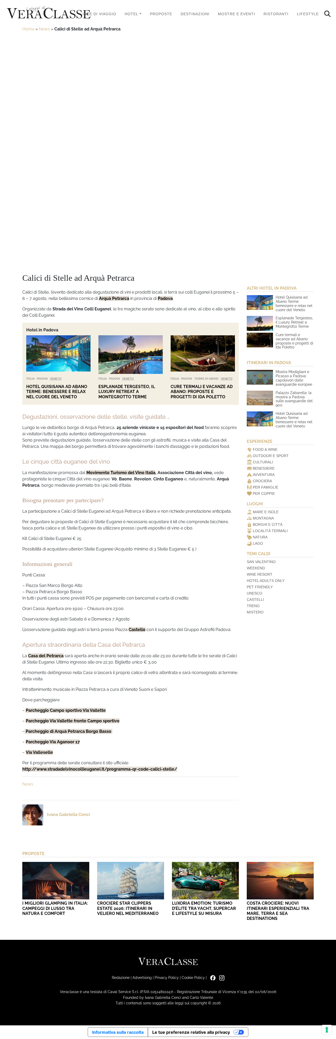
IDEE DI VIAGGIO (99, 14)
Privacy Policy (167, 977)
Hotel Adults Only (266, 581)
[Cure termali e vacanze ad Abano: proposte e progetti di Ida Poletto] (203, 354)
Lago (258, 543)
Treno (253, 606)
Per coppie (264, 493)
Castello (137, 629)
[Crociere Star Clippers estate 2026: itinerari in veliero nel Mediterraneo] (130, 880)
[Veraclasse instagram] (220, 977)
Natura (260, 537)
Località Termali (270, 531)
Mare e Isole (266, 512)
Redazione (121, 977)
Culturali (263, 462)
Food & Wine (265, 449)
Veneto (55, 378)
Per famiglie (265, 487)
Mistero (255, 612)
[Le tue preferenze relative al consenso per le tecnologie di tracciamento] (327, 1030)
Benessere (264, 468)
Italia (30, 378)
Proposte (161, 14)
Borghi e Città (267, 524)
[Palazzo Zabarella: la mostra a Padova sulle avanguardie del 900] (260, 398)
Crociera (262, 481)
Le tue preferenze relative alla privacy (191, 1032)
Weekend (256, 568)
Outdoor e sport (271, 456)
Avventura (264, 475)
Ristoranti (276, 14)
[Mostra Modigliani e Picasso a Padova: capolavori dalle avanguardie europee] (260, 377)
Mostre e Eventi (236, 14)
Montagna (263, 518)
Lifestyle (308, 14)
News (44, 28)
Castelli (255, 599)
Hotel (131, 14)
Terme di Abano (206, 378)
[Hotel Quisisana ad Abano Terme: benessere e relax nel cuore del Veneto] (58, 354)
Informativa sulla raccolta (118, 1032)
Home (28, 28)
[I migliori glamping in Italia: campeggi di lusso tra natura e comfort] (55, 880)
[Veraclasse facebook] (212, 977)
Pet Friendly (260, 587)
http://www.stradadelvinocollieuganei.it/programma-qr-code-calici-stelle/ (99, 769)
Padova (165, 298)
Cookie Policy (193, 977)
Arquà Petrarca (114, 298)
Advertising (142, 977)
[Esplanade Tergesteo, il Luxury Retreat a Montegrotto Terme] (130, 354)
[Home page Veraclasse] (48, 12)
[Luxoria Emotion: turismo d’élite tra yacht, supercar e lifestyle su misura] (205, 880)
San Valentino (261, 562)
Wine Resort (259, 574)
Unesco (254, 593)
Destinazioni (195, 14)
